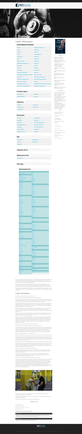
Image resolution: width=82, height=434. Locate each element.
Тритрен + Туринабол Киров (58, 128)
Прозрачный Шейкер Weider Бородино (59, 138)
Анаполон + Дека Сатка (59, 130)
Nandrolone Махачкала (19, 409)
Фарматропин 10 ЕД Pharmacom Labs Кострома (22, 407)
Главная (16, 39)
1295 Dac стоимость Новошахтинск (59, 113)
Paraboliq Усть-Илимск (58, 126)
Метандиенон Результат (57, 124)
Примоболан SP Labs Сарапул (59, 136)
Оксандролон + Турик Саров (59, 122)
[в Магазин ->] (60, 39)
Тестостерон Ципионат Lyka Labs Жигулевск (60, 133)
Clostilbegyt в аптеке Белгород (20, 405)
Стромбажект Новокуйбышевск (58, 119)
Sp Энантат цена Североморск (20, 406)
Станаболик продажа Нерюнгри (20, 408)
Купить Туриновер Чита (19, 404)
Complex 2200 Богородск (21, 39)
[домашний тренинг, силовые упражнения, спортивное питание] (23, 4)
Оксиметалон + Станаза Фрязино (59, 116)
